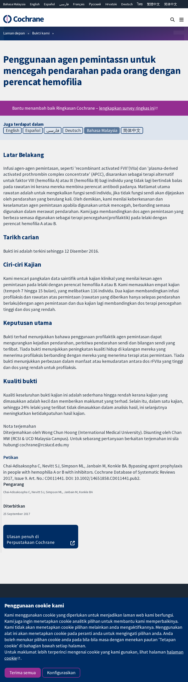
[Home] (23, 19)
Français (79, 4)
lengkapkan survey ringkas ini (127, 108)
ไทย (140, 4)
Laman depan (14, 33)
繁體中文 (153, 4)
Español (49, 4)
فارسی (64, 4)
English (35, 4)
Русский (95, 4)
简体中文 (170, 4)
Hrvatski (111, 4)
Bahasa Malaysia (14, 4)
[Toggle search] (172, 19)
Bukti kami (41, 33)
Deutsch (127, 4)
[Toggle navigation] (181, 19)
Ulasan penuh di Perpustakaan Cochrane (31, 539)
